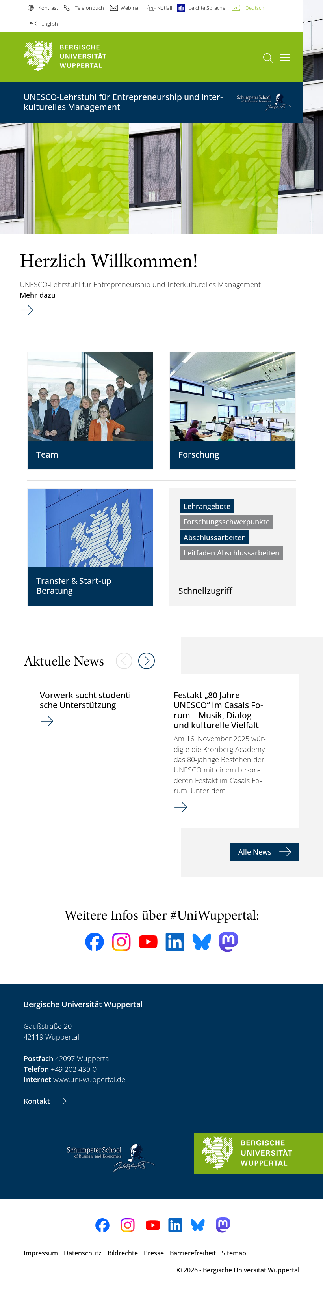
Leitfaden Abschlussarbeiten (231, 552)
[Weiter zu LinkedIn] (174, 942)
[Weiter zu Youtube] (148, 941)
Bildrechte (123, 1253)
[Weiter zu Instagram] (121, 942)
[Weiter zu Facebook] (94, 942)
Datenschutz (83, 1253)
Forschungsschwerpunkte (227, 521)
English (49, 23)
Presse (154, 1253)
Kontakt (38, 1101)
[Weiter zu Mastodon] (228, 942)
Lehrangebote (207, 506)
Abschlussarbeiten (215, 537)
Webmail (131, 7)
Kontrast (48, 7)
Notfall (164, 7)
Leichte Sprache (207, 7)
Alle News (255, 851)
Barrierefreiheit (193, 1253)
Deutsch (254, 7)
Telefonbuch (89, 7)
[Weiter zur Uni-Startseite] (79, 56)
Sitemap (234, 1253)
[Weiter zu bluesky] (201, 941)
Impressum (41, 1253)
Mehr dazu (38, 295)
